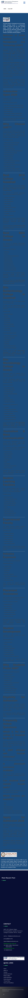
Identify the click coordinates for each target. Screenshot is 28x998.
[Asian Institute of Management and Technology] (9, 2)
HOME (5, 8)
